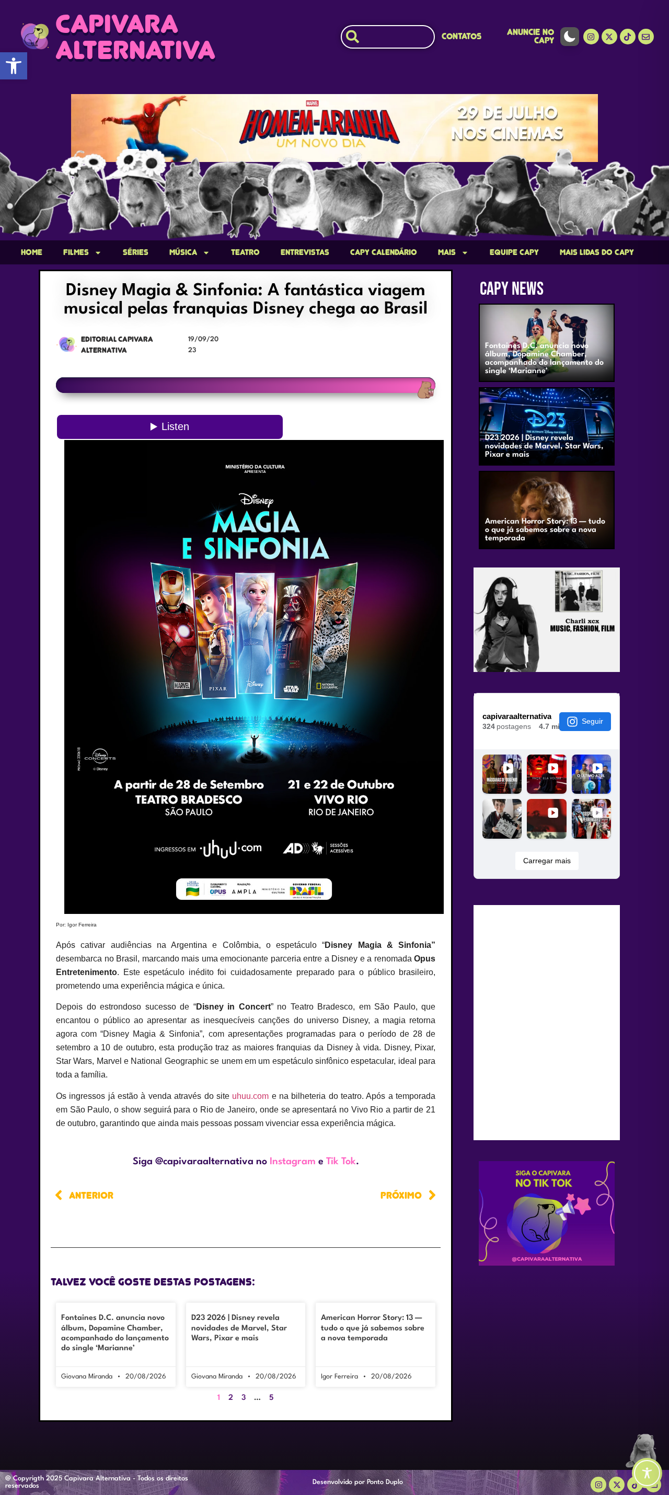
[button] (13, 65)
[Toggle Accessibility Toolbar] (647, 1473)
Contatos (461, 36)
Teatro (245, 252)
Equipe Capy (514, 252)
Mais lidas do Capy (597, 252)
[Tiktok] (628, 36)
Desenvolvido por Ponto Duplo (358, 1482)
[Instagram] (591, 36)
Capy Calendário (383, 252)
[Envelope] (646, 36)
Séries (135, 252)
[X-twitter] (609, 36)
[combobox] (388, 37)
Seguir (592, 721)
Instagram (293, 1161)
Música (183, 252)
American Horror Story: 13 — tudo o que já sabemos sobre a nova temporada (372, 1328)
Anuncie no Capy (530, 36)
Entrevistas (305, 252)
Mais (447, 252)
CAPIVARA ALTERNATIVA (135, 36)
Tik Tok (341, 1161)
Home (31, 252)
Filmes (76, 252)
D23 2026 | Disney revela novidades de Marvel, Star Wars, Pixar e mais (239, 1328)
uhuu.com (250, 1096)
